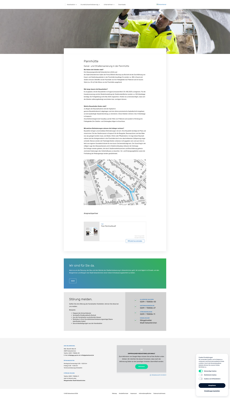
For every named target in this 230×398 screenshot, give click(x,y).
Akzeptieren (212, 385)
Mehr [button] (73, 281)
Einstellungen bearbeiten (212, 391)
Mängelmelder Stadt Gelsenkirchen (74, 380)
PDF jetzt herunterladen (135, 241)
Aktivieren (141, 366)
